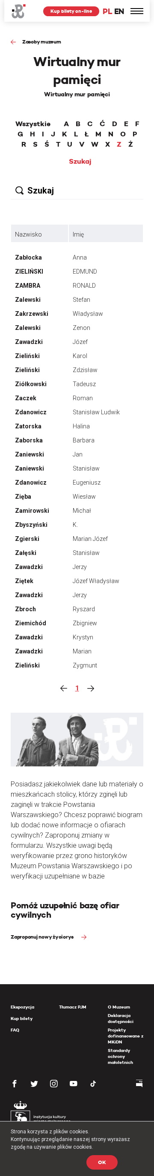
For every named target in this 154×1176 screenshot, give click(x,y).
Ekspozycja (22, 1007)
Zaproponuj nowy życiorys (43, 936)
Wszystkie (32, 124)
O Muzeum (119, 1007)
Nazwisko (28, 234)
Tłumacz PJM (72, 1007)
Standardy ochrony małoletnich (120, 1056)
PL (107, 11)
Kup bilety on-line (71, 11)
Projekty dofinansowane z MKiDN (125, 1036)
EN (119, 11)
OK (102, 1162)
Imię (78, 234)
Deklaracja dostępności (120, 1018)
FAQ (15, 1030)
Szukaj (80, 161)
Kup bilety (22, 1018)
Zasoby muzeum (41, 41)
